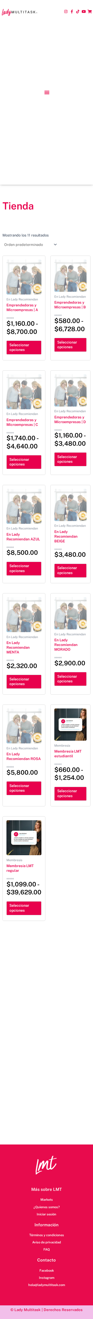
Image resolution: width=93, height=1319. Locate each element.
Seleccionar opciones (19, 347)
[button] (47, 92)
